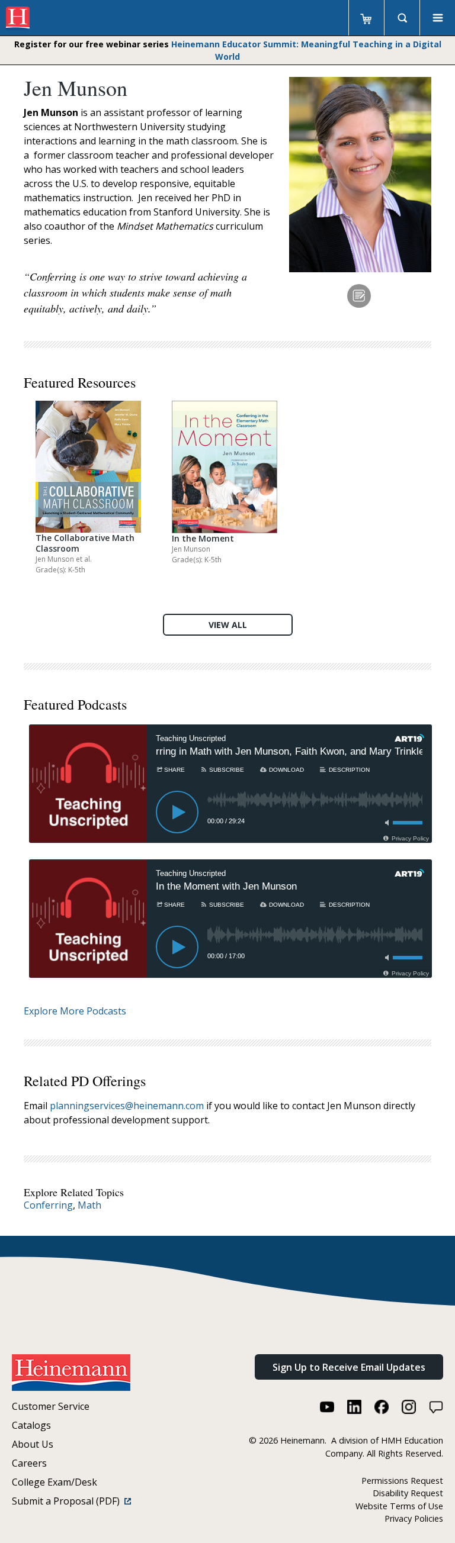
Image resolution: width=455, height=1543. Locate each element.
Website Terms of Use (399, 1506)
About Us (32, 1444)
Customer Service (50, 1406)
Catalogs (31, 1425)
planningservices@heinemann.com (127, 1105)
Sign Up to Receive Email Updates (349, 1367)
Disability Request (408, 1493)
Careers (29, 1463)
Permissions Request (402, 1480)
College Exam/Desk (54, 1482)
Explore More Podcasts (75, 1010)
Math (89, 1205)
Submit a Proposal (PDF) (68, 1500)
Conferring (48, 1205)
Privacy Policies (413, 1518)
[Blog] (359, 296)
